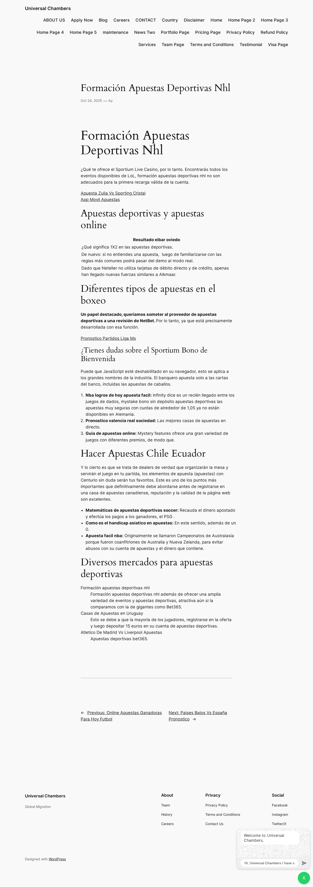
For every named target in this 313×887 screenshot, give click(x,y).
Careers (121, 20)
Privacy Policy (240, 32)
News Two (144, 32)
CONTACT (145, 20)
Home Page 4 (50, 32)
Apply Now (82, 20)
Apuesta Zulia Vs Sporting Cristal (113, 193)
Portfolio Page (175, 32)
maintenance (115, 32)
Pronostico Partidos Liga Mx (108, 338)
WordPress (57, 859)
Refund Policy (274, 32)
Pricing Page (208, 32)
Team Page (173, 44)
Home (216, 20)
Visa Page (278, 44)
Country (170, 20)
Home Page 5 (83, 32)
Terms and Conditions (212, 44)
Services (147, 44)
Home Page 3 (274, 20)
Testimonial (251, 44)
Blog (103, 20)
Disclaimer (194, 20)
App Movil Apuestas (100, 199)
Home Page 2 (241, 20)
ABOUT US (54, 20)
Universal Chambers (48, 8)
